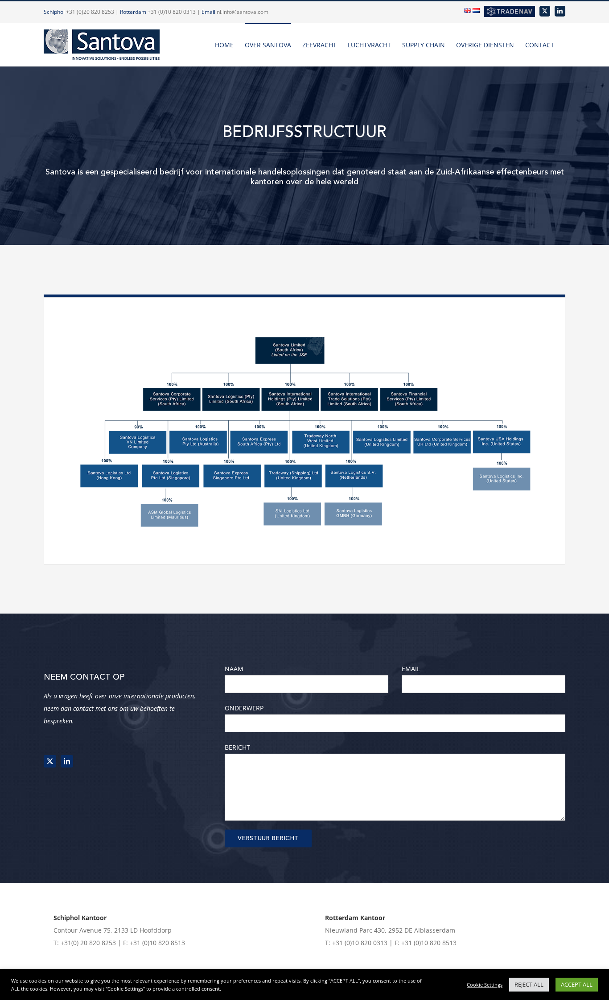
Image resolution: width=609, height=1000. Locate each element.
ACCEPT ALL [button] (577, 984)
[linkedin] (67, 761)
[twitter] (50, 761)
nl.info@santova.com (242, 12)
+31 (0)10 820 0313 (172, 12)
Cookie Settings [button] (484, 984)
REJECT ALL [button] (528, 984)
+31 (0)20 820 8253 (90, 12)
